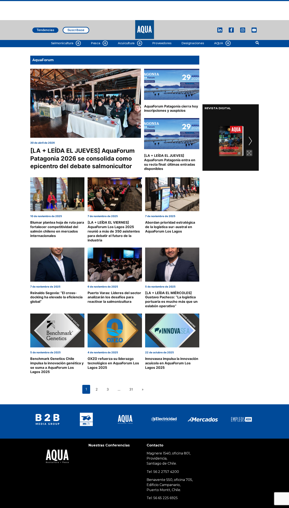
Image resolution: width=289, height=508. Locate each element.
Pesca (95, 43)
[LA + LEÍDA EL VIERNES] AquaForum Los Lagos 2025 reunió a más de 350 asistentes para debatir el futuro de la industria (114, 231)
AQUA (218, 43)
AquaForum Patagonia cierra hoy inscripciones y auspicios (171, 108)
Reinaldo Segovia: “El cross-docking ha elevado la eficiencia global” (56, 297)
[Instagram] (242, 30)
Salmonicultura (62, 43)
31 (131, 389)
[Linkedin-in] (219, 30)
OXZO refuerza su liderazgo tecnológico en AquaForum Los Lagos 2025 (113, 363)
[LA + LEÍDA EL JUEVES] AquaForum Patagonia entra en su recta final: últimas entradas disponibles (169, 162)
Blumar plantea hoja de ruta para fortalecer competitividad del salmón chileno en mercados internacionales (57, 229)
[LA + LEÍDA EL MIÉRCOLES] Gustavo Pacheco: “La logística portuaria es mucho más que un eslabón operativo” (171, 299)
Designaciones (193, 43)
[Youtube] (254, 30)
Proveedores (162, 43)
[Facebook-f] (231, 30)
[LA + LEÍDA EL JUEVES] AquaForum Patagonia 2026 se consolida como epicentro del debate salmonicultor (82, 158)
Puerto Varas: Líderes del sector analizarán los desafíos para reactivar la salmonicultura (114, 297)
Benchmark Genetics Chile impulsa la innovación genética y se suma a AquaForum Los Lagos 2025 (57, 365)
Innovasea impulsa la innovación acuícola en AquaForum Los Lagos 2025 (171, 363)
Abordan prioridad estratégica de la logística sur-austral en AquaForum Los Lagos (170, 226)
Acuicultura (126, 43)
